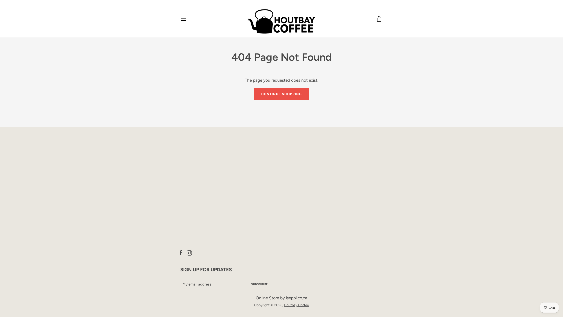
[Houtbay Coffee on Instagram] (189, 251)
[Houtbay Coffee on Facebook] (180, 251)
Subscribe (260, 284)
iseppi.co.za (296, 297)
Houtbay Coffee (296, 305)
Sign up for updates (206, 269)
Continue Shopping (281, 94)
